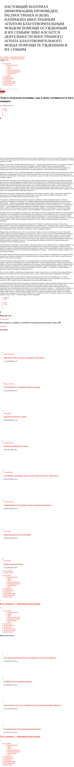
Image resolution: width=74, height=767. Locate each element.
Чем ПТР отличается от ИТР (15, 417)
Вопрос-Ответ (8, 85)
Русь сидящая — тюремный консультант (20, 603)
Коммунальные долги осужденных (17, 535)
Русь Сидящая (8, 570)
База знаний (7, 63)
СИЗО (9, 68)
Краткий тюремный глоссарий (16, 446)
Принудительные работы (13, 564)
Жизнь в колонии (12, 65)
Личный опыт (8, 76)
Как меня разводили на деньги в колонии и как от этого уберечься (30, 658)
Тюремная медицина (13, 71)
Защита (9, 67)
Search (2, 91)
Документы (7, 80)
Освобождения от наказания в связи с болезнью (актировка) (27, 505)
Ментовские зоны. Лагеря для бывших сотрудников (24, 358)
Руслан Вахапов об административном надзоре (22, 729)
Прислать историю (9, 83)
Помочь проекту (9, 572)
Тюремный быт (12, 73)
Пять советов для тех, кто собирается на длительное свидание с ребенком (32, 705)
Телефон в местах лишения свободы (18, 681)
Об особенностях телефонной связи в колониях (22, 387)
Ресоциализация (9, 78)
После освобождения (13, 70)
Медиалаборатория (9, 81)
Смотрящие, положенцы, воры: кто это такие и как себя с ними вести (31, 476)
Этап (8, 75)
